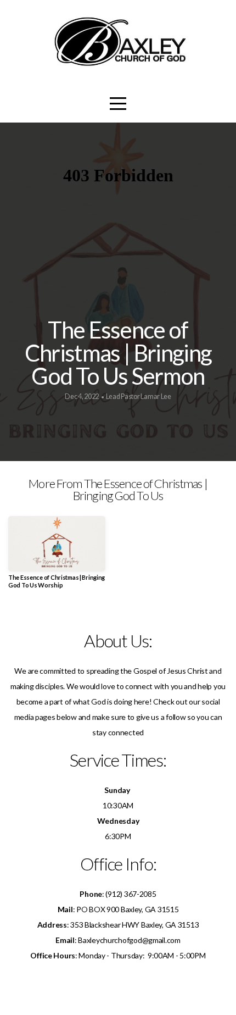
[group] (56, 556)
